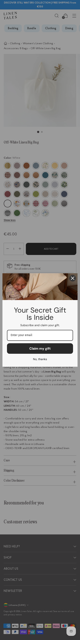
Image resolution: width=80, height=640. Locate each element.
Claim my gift (40, 348)
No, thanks (40, 359)
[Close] (73, 278)
